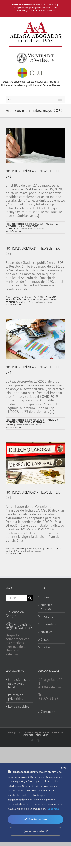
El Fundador (50, 624)
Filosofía (47, 616)
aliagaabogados (16, 223)
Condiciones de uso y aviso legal (19, 683)
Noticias (21, 226)
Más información (14, 231)
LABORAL (49, 548)
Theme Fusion (41, 734)
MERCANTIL (51, 223)
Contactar (48, 647)
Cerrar (64, 768)
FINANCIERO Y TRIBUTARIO (30, 299)
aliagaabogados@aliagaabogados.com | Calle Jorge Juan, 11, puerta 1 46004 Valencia (35, 9)
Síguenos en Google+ (15, 614)
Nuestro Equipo (46, 607)
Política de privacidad (15, 697)
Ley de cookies (18, 706)
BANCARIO (51, 297)
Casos (45, 639)
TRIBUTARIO (32, 226)
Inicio (45, 597)
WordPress (28, 734)
